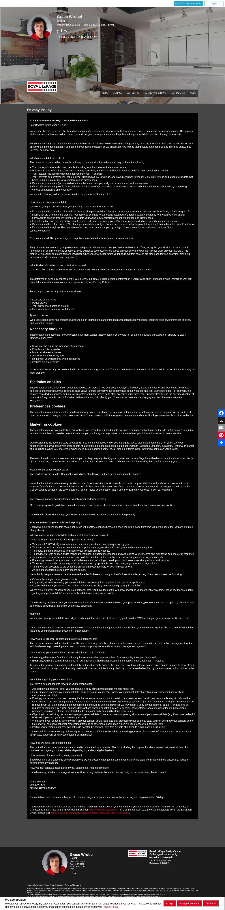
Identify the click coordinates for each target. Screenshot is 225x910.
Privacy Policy (110, 907)
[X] (221, 420)
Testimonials (178, 93)
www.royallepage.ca (34, 885)
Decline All (211, 903)
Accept (169, 903)
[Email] (221, 428)
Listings (117, 93)
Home (105, 93)
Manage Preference (189, 903)
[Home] (42, 87)
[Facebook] (221, 413)
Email (111, 25)
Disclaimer (59, 885)
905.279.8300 (98, 25)
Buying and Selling (155, 93)
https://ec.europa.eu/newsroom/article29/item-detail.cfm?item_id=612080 (90, 813)
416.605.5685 (73, 25)
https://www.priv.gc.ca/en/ (103, 809)
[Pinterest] (221, 435)
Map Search (133, 93)
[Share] (221, 442)
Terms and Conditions (73, 885)
